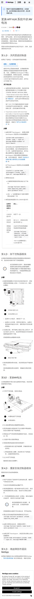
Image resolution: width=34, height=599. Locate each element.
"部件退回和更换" (8, 558)
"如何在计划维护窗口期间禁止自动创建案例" (17, 159)
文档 (19, 2)
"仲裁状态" (10, 99)
